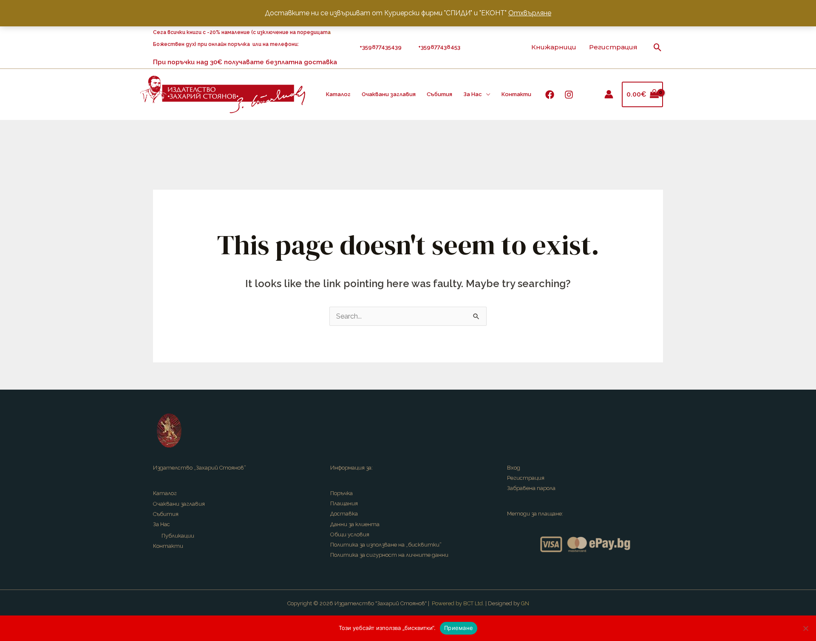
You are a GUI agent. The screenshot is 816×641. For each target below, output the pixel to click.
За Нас (472, 94)
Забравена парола (531, 488)
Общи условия (349, 534)
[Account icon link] (608, 94)
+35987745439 (382, 46)
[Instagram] (568, 94)
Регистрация (613, 47)
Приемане (458, 627)
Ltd (479, 603)
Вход (513, 467)
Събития (439, 94)
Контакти (516, 94)
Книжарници (553, 47)
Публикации (178, 536)
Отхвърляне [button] (529, 13)
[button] (657, 47)
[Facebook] (549, 94)
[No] (805, 628)
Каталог (338, 94)
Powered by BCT (452, 603)
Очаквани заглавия (389, 94)
